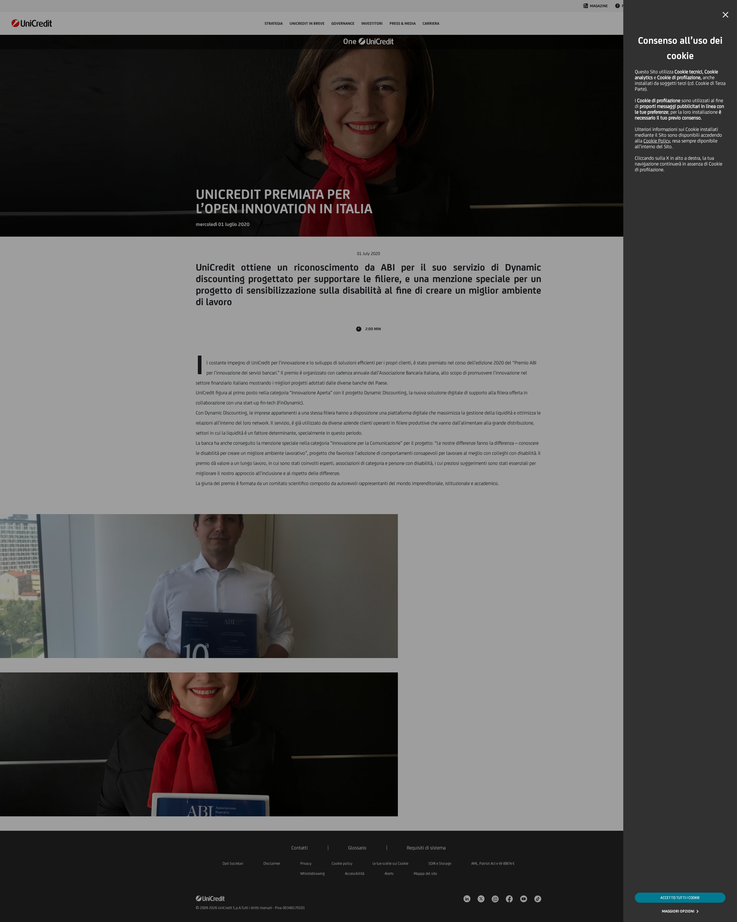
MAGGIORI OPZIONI (678, 911)
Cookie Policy (656, 141)
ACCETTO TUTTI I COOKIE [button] (680, 898)
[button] (725, 15)
